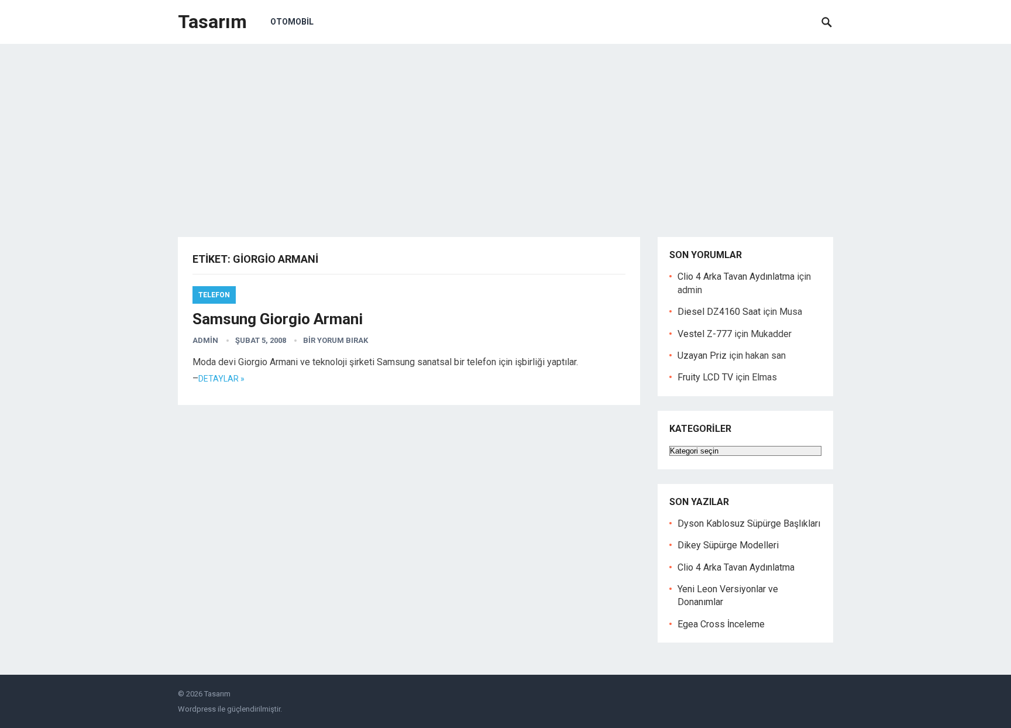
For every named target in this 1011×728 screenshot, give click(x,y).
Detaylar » (221, 378)
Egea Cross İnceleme (721, 624)
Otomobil (292, 21)
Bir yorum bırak (335, 340)
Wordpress (197, 709)
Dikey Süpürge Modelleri (728, 545)
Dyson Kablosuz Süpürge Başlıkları (749, 523)
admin (205, 340)
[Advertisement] (505, 132)
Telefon (214, 295)
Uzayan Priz (702, 355)
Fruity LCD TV (705, 377)
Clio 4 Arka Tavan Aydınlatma (736, 276)
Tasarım (212, 22)
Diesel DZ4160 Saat (719, 311)
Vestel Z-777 (705, 333)
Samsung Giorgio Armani (277, 319)
